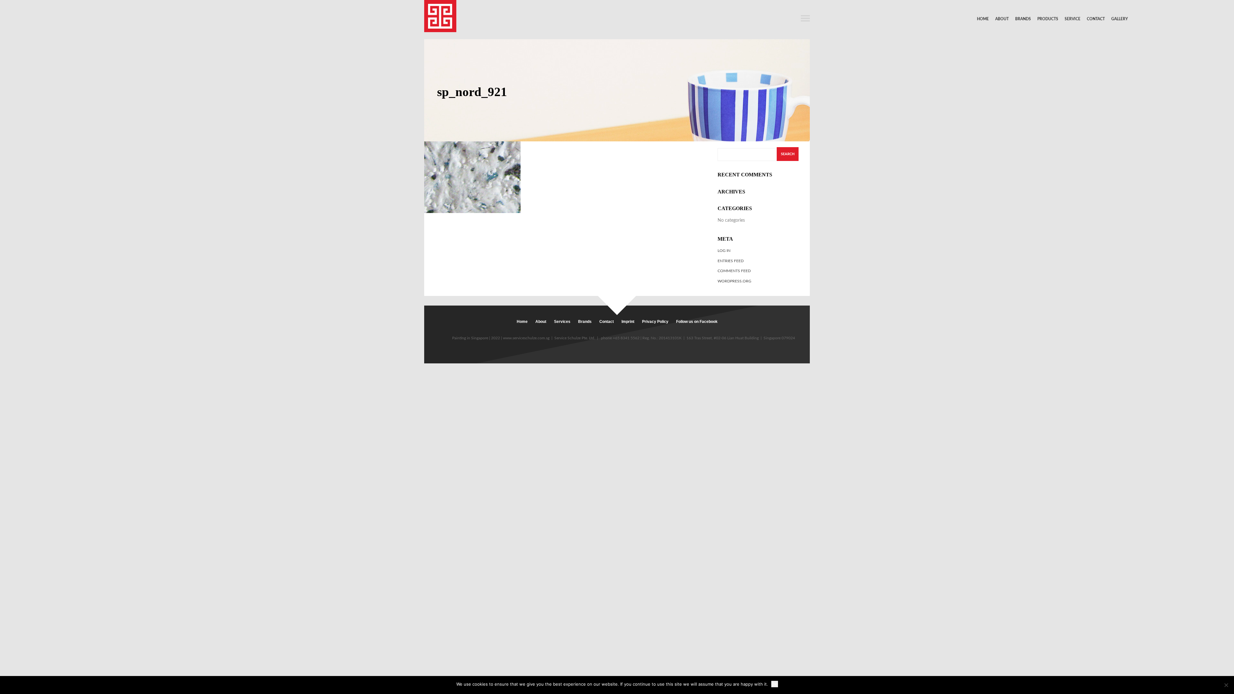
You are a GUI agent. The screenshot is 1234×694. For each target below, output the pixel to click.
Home (983, 19)
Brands (1023, 19)
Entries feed (731, 261)
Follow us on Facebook (697, 321)
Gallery (1119, 19)
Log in (724, 251)
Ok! (774, 684)
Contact (1096, 19)
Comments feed (734, 271)
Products (1047, 19)
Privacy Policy (655, 321)
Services (562, 321)
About (1002, 19)
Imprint (627, 321)
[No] (1226, 685)
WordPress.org (734, 281)
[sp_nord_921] (472, 176)
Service (1072, 19)
